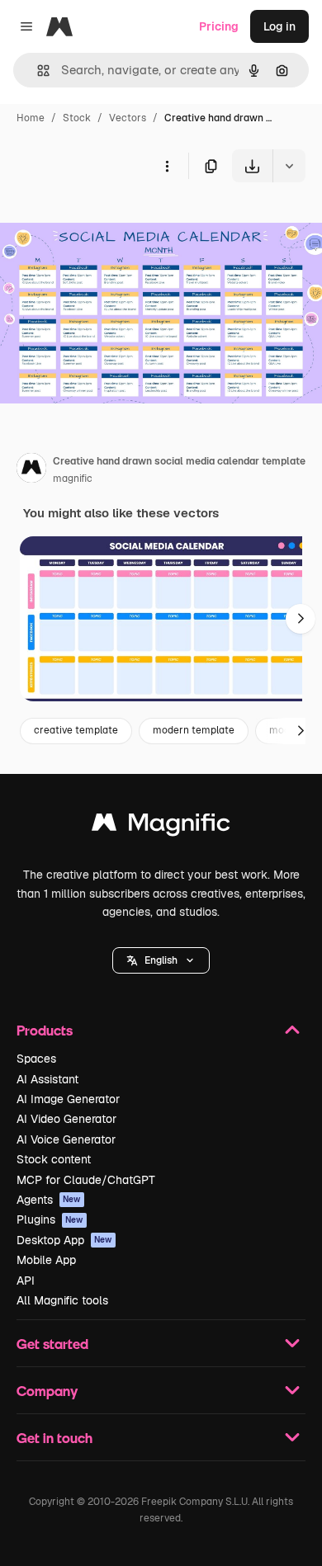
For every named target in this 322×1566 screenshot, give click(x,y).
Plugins (50, 1219)
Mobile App (46, 1259)
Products (45, 1030)
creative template (76, 730)
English (161, 960)
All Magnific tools (62, 1300)
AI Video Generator (66, 1118)
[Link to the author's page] (31, 470)
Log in (279, 26)
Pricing (219, 26)
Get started (52, 1343)
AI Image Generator (68, 1099)
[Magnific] (161, 826)
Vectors (127, 118)
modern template (193, 730)
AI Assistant (47, 1079)
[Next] (300, 618)
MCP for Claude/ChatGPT (86, 1179)
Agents (49, 1199)
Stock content (54, 1159)
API (26, 1280)
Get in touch (54, 1437)
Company (47, 1390)
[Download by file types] (288, 165)
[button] (161, 960)
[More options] (166, 165)
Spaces (36, 1058)
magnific (72, 478)
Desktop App (64, 1240)
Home (31, 118)
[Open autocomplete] (36, 70)
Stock (77, 118)
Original (106, 221)
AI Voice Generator (66, 1139)
